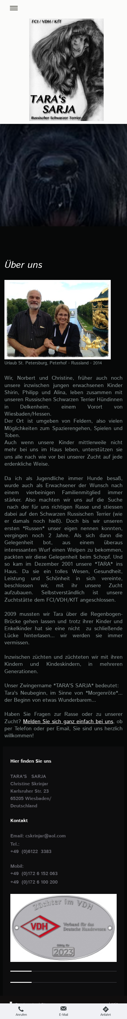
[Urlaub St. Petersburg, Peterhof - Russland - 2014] (57, 319)
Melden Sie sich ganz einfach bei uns (68, 722)
